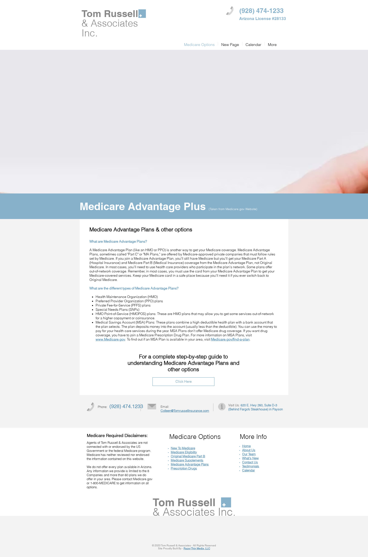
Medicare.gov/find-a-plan (230, 339)
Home (246, 446)
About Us (248, 450)
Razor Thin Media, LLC (197, 548)
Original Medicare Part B (188, 456)
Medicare (178, 460)
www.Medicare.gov (110, 339)
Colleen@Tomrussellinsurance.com (185, 411)
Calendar (248, 470)
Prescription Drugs (184, 468)
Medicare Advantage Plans (190, 464)
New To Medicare (183, 448)
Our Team (249, 454)
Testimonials (250, 466)
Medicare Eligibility (184, 452)
